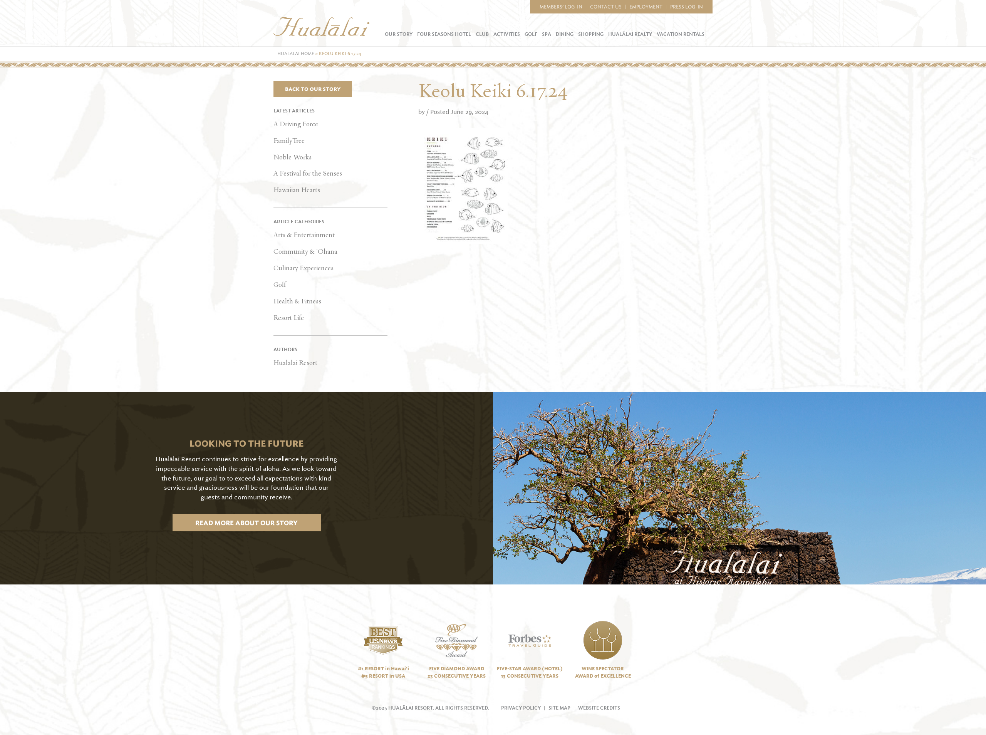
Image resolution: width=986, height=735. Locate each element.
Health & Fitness (297, 301)
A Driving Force (295, 124)
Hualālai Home (295, 54)
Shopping (591, 34)
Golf (531, 34)
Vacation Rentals (680, 34)
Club (482, 34)
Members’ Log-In (561, 7)
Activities (506, 34)
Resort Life (288, 318)
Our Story (399, 34)
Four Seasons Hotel (444, 34)
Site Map (559, 708)
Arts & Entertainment (304, 235)
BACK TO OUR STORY (312, 89)
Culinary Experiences (303, 268)
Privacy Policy (521, 708)
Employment (645, 7)
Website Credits (599, 708)
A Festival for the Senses (307, 173)
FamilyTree (289, 140)
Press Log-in (686, 7)
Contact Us (606, 7)
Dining (564, 34)
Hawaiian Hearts (296, 190)
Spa (546, 34)
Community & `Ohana (305, 251)
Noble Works (292, 157)
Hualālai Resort (295, 363)
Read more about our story (246, 523)
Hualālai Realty (630, 34)
